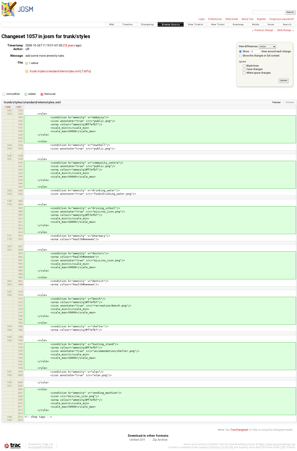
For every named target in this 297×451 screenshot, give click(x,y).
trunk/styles (76, 36)
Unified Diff (137, 440)
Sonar (271, 24)
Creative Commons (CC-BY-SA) (215, 447)
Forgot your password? (282, 19)
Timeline (127, 24)
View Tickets (195, 24)
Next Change (284, 30)
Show (245, 51)
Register (261, 19)
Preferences (215, 19)
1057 (31, 36)
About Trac (248, 19)
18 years (69, 45)
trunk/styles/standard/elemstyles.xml (54, 71)
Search (287, 24)
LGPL (283, 447)
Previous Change (264, 30)
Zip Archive (160, 440)
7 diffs (85, 71)
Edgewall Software (42, 447)
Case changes (254, 69)
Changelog (147, 24)
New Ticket (217, 24)
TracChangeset (239, 429)
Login (202, 19)
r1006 (8, 107)
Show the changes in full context (260, 55)
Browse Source (171, 24)
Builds (255, 24)
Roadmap (238, 24)
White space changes (258, 72)
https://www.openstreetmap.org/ (277, 444)
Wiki (111, 24)
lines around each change (276, 51)
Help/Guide (231, 19)
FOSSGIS (213, 444)
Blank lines (252, 65)
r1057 (18, 107)
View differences (248, 46)
